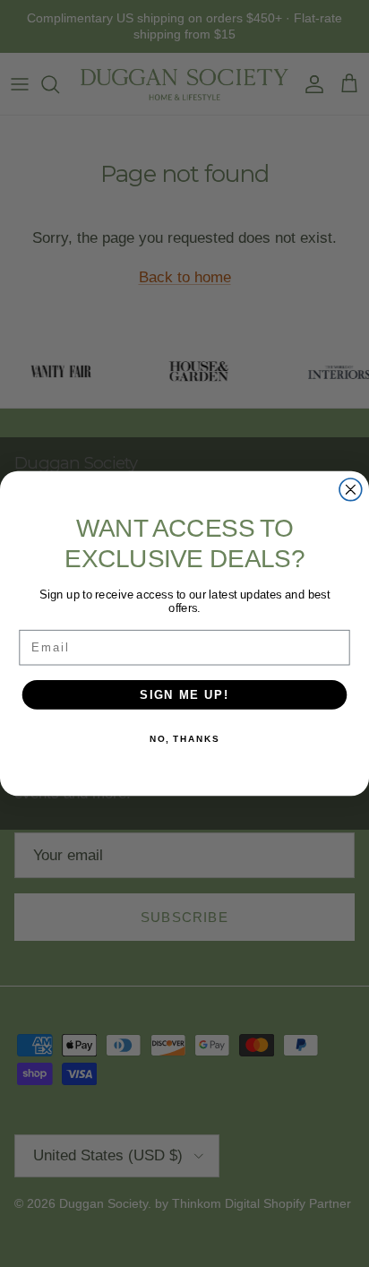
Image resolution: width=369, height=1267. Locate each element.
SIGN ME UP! (184, 694)
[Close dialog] (350, 489)
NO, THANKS (184, 739)
